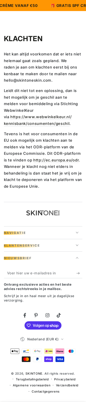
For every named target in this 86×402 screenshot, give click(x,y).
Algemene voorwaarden (31, 385)
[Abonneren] (79, 273)
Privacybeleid (65, 379)
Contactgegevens (46, 391)
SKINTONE (33, 373)
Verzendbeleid (67, 385)
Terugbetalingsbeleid (32, 379)
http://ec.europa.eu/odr (56, 160)
